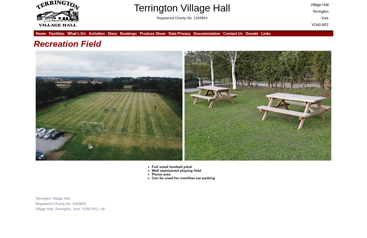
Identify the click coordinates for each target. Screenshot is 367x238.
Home (41, 33)
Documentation (206, 33)
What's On (76, 33)
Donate (252, 33)
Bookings (128, 33)
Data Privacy (179, 33)
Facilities (56, 33)
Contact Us (233, 33)
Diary (112, 33)
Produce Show (153, 33)
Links (266, 33)
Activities (97, 33)
